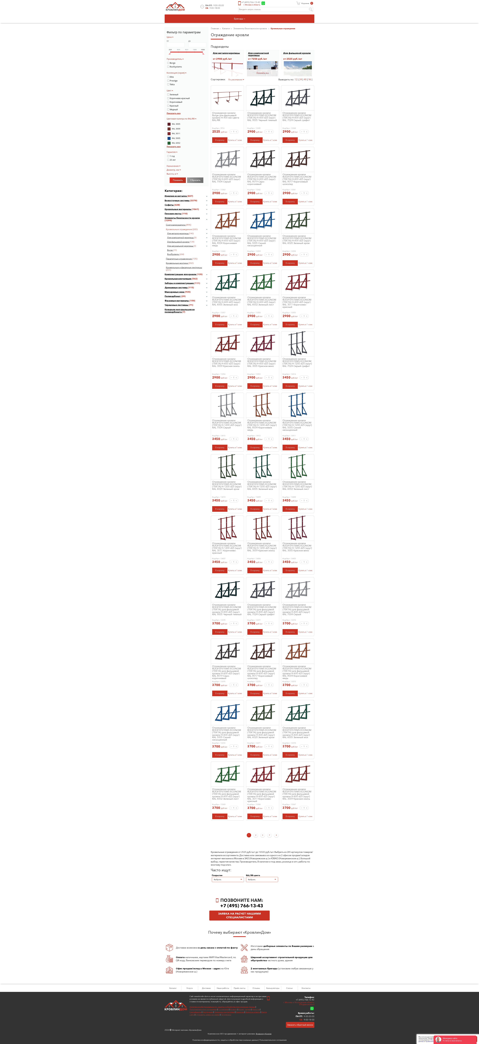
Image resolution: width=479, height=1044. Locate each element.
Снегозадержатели (176, 225)
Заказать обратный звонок (300, 1025)
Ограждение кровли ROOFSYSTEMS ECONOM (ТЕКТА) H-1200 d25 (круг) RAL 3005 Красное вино (297, 547)
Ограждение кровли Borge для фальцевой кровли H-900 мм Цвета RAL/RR (225, 116)
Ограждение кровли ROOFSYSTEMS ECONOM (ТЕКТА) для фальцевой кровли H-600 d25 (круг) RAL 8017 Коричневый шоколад (261, 672)
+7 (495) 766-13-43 (250, 2)
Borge (170, 250)
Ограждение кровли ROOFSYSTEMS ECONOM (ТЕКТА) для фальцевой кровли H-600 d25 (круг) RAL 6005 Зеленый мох (297, 732)
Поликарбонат (173, 296)
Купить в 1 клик (235, 140)
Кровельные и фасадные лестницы (184, 267)
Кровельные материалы (178, 209)
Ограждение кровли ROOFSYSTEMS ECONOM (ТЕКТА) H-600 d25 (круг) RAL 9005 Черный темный (262, 116)
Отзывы (256, 988)
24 (300, 79)
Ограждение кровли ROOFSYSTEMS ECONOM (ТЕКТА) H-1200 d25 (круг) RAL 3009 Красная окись (262, 547)
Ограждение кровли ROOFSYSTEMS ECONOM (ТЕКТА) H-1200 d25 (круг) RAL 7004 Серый (226, 424)
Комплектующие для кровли (181, 274)
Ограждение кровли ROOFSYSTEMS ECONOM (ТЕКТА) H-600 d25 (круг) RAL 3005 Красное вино (261, 362)
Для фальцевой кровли (178, 242)
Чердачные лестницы (177, 305)
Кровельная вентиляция (178, 278)
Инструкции (208, 1012)
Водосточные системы (177, 200)
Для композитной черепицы (180, 237)
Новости (255, 1009)
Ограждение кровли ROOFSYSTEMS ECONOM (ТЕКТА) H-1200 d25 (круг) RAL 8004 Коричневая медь (262, 425)
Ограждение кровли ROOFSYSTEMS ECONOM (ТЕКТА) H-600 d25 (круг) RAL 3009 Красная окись (226, 362)
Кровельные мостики (177, 263)
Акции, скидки (245, 1009)
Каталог (173, 988)
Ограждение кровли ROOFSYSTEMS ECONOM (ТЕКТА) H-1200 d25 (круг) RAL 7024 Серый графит (297, 362)
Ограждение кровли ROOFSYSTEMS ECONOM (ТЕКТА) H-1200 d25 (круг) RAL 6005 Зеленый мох (262, 485)
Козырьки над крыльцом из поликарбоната (180, 310)
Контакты (306, 988)
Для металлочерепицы (178, 233)
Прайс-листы (239, 988)
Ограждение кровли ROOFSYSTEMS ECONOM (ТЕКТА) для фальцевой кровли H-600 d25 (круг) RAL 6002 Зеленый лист (226, 794)
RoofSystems (173, 254)
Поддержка (226, 1014)
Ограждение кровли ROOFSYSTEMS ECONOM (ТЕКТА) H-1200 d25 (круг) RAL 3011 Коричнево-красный (226, 548)
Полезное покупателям (224, 1012)
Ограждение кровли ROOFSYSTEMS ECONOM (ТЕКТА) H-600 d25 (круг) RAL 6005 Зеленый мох (226, 301)
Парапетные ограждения (179, 259)
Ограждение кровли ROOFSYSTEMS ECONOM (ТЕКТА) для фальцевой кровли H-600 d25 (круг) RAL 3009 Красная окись (297, 794)
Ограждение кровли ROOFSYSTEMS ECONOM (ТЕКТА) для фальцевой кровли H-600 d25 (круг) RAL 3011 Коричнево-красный (261, 795)
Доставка (206, 988)
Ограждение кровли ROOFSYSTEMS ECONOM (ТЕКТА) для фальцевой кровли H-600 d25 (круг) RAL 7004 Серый (297, 609)
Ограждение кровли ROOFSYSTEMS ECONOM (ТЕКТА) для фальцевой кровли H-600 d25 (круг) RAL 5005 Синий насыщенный (226, 733)
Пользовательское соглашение (203, 1009)
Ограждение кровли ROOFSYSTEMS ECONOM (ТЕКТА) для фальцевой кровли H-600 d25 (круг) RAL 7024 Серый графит (261, 609)
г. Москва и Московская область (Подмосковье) (298, 1003)
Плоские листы (173, 213)
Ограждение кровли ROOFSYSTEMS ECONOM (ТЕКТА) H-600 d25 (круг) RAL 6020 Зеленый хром (297, 239)
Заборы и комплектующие (179, 283)
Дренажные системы (176, 287)
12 (296, 79)
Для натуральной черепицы (180, 246)
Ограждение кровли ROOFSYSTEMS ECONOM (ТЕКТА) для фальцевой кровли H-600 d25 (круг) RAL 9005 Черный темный (227, 609)
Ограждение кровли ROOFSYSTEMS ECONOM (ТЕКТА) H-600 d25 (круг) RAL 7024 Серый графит (297, 116)
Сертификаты (195, 1012)
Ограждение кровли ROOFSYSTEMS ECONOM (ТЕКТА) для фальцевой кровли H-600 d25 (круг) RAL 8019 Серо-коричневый (226, 672)
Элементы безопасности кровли (182, 218)
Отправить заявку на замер (208, 1014)
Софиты (169, 205)
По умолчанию (235, 79)
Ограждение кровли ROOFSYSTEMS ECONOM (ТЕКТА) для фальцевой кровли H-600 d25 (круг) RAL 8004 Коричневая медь (297, 672)
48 (305, 79)
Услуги (189, 988)
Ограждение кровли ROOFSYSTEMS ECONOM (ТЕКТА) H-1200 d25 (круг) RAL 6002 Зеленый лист (297, 485)
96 (309, 79)
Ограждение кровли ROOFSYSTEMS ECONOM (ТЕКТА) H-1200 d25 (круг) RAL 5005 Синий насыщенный (297, 425)
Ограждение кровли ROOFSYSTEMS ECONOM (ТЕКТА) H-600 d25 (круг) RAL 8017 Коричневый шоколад (297, 179)
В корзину (219, 140)
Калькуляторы (272, 988)
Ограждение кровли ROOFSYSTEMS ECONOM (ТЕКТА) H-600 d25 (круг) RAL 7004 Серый (226, 178)
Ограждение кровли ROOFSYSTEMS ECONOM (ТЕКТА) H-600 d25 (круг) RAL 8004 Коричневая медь (226, 240)
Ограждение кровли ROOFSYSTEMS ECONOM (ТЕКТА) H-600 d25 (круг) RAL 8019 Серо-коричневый (261, 179)
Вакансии (240, 1012)
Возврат (233, 1009)
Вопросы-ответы (252, 1012)
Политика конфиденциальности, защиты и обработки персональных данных (222, 1007)
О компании (223, 1009)
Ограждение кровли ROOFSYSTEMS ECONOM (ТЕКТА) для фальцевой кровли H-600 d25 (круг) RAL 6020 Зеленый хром (261, 732)
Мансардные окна (175, 292)
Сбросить (195, 180)
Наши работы (223, 988)
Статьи (289, 988)
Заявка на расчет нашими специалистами (239, 915)
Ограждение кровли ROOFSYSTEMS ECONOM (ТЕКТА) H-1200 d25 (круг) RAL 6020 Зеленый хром (226, 485)
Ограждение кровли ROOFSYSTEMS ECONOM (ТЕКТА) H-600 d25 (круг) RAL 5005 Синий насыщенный (261, 240)
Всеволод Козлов (263, 1034)
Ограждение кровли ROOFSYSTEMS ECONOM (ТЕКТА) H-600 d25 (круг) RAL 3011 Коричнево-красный (297, 302)
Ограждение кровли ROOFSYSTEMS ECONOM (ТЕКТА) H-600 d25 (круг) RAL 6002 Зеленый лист (261, 301)
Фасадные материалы (177, 300)
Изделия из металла (176, 196)
